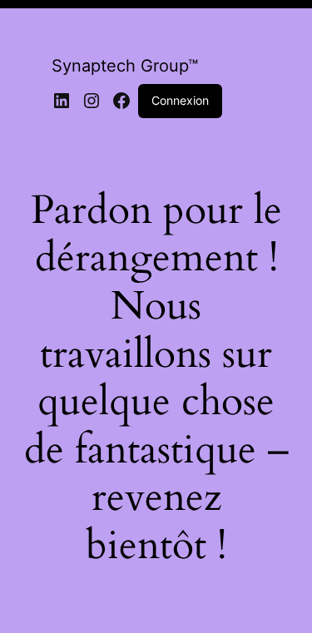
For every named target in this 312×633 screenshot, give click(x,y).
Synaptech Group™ (125, 66)
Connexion (180, 100)
